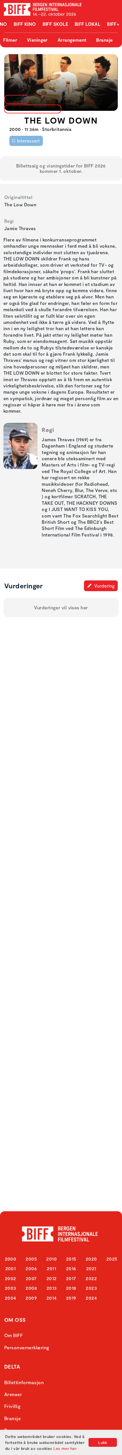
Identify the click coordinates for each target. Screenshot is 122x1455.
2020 (91, 1258)
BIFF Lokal (88, 24)
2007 (31, 1278)
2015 (71, 1258)
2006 (31, 1268)
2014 (52, 1298)
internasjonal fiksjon (31, 109)
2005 (31, 1258)
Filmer (10, 40)
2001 (10, 1268)
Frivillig (12, 1406)
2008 (31, 1288)
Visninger (37, 40)
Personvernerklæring (26, 1347)
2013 (52, 1288)
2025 (111, 1258)
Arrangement (72, 40)
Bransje (104, 40)
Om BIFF (13, 1335)
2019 (71, 1298)
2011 (51, 1268)
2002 (10, 1278)
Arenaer (13, 1394)
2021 (91, 1268)
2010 (51, 1258)
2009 (31, 1298)
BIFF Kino (25, 24)
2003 (10, 1288)
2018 (71, 1288)
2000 (10, 1258)
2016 (71, 1268)
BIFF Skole (55, 24)
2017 (71, 1278)
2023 (91, 1288)
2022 (91, 1278)
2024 (91, 1298)
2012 (52, 1278)
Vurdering (104, 585)
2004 (10, 1298)
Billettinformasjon (24, 1382)
